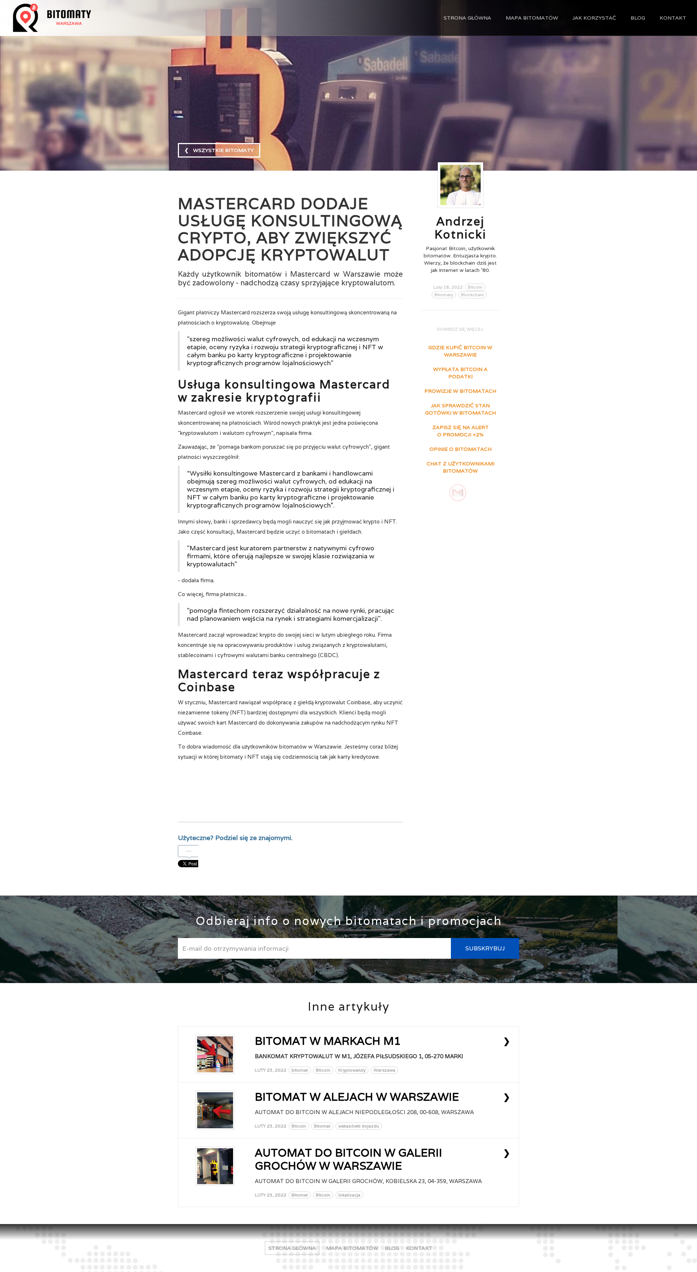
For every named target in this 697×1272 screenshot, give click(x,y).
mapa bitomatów (532, 18)
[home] (79, 18)
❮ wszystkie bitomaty (219, 150)
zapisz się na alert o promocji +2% (460, 431)
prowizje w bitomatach (460, 391)
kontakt (673, 18)
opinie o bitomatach (460, 449)
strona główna (467, 18)
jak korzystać (594, 18)
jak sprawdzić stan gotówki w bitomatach (460, 409)
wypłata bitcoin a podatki (460, 373)
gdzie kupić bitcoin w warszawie (460, 351)
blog (638, 18)
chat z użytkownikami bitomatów (460, 467)
